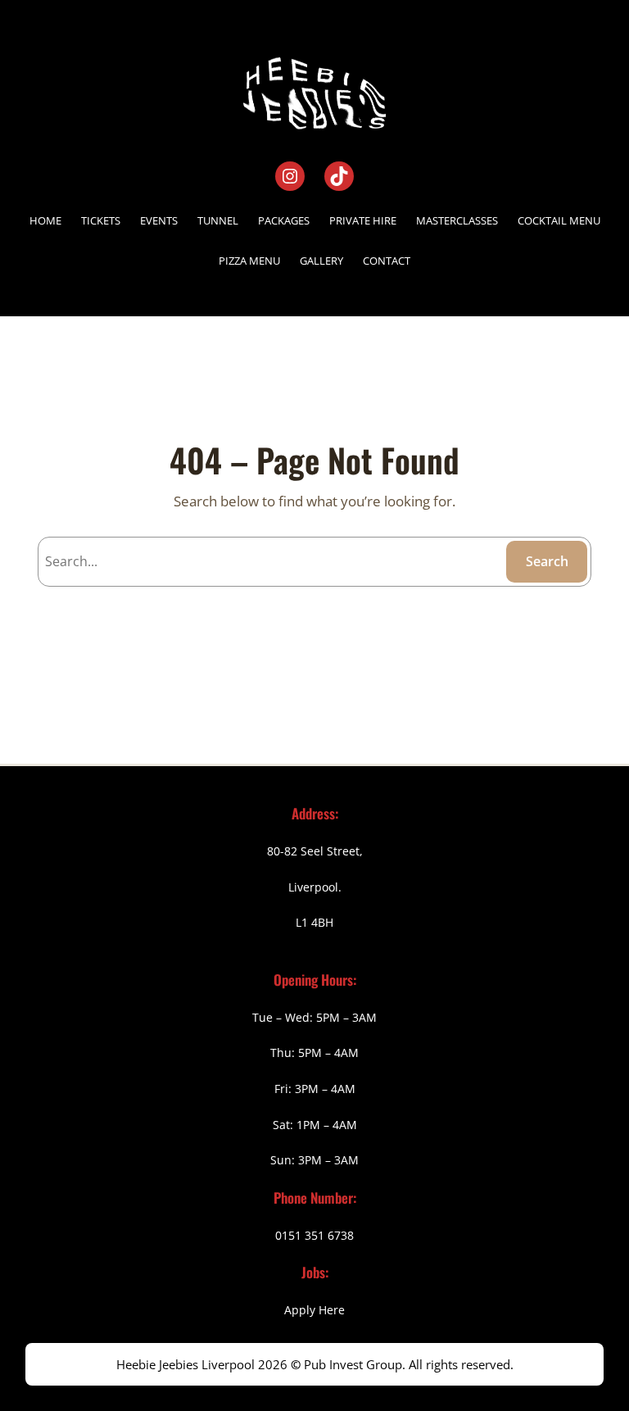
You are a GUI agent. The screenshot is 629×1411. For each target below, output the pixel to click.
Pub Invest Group (353, 1364)
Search (547, 561)
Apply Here (314, 1310)
